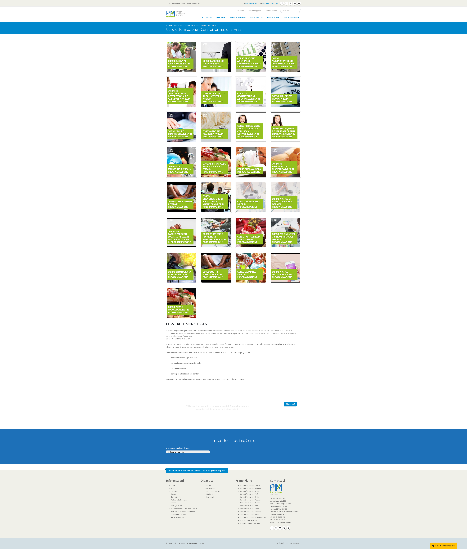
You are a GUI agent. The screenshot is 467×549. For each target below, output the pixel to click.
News (173, 488)
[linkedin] (286, 3)
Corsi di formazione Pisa (249, 506)
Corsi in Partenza (237, 17)
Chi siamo (240, 11)
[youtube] (299, 3)
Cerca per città (256, 17)
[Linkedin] (276, 528)
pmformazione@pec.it (278, 514)
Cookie (173, 503)
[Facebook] (272, 528)
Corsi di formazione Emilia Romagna (253, 517)
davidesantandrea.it (293, 543)
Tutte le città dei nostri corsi (250, 523)
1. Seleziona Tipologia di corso (178, 448)
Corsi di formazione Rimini (249, 491)
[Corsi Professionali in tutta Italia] (276, 489)
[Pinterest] (284, 528)
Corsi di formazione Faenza (250, 485)
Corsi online (221, 17)
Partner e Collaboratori (179, 500)
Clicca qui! (290, 404)
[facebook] (282, 3)
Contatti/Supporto (254, 11)
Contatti (173, 494)
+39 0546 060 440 (251, 3)
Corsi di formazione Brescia (250, 503)
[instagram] (295, 3)
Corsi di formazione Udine (249, 509)
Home (173, 485)
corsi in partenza (187, 26)
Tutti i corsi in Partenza (248, 520)
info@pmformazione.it (270, 3)
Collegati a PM (176, 497)
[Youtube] (280, 528)
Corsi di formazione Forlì (249, 494)
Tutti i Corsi (206, 17)
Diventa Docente (271, 11)
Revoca (179, 506)
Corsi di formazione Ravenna (250, 488)
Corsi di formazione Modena (250, 512)
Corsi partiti (210, 497)
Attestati (208, 485)
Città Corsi (209, 494)
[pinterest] (290, 3)
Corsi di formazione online (249, 514)
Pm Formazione (172, 26)
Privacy (173, 506)
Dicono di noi (273, 17)
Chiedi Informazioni (291, 17)
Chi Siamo (174, 491)
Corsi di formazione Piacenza (250, 500)
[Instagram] (288, 528)
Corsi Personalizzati (213, 491)
